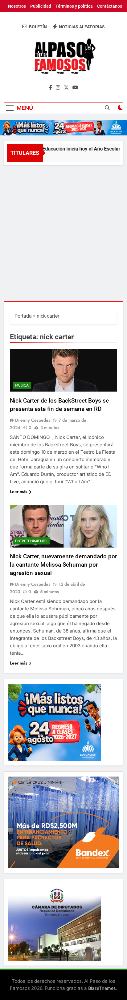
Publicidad (40, 6)
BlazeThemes (102, 988)
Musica (22, 385)
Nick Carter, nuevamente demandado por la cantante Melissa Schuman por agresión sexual (63, 564)
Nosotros (17, 6)
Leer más (18, 491)
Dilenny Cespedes (32, 420)
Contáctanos (109, 6)
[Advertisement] (63, 231)
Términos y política (74, 6)
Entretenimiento (31, 541)
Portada (23, 316)
